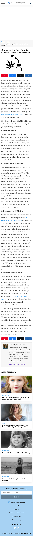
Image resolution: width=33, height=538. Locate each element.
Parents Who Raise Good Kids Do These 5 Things (16, 453)
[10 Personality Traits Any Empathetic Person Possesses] (16, 465)
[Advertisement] (16, 22)
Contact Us (16, 509)
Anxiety (4, 423)
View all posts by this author (18, 364)
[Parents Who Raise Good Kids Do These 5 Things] (16, 439)
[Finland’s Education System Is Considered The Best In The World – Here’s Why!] (16, 384)
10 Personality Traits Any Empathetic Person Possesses (15, 479)
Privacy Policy (16, 516)
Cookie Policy (16, 520)
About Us (16, 506)
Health (8, 42)
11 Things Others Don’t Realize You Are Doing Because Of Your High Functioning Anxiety (15, 426)
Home (3, 42)
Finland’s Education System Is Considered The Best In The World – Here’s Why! (15, 398)
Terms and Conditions (16, 513)
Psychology (5, 395)
